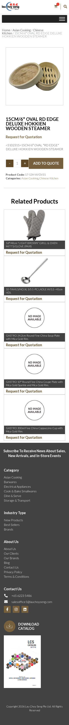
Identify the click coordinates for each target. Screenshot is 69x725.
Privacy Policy (13, 572)
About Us (10, 549)
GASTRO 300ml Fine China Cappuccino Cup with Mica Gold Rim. (34, 429)
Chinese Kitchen (48, 178)
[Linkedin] (24, 609)
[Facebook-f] (7, 609)
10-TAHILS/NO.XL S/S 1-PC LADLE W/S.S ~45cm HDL (34, 291)
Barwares (10, 482)
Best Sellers (12, 524)
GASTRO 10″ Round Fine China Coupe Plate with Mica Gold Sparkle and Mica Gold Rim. (34, 383)
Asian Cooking (22, 30)
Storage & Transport (17, 500)
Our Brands (11, 558)
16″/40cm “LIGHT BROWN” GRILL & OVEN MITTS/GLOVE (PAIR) (31, 244)
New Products (13, 520)
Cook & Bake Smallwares (20, 491)
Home (6, 30)
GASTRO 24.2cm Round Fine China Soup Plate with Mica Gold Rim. (33, 337)
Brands (8, 529)
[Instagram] (16, 609)
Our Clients (11, 553)
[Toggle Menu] (62, 19)
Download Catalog (28, 626)
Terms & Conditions (16, 576)
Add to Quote (46, 163)
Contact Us (11, 567)
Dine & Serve (12, 496)
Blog (7, 562)
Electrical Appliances (17, 486)
